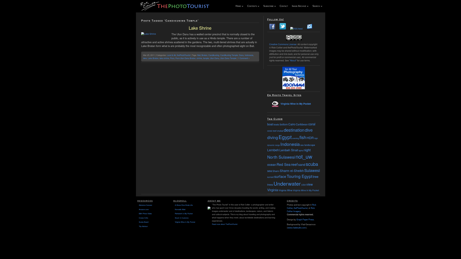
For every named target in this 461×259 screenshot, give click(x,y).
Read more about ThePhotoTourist (225, 224)
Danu (241, 55)
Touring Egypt (299, 176)
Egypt (285, 136)
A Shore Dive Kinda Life (184, 205)
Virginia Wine (285, 190)
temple (206, 58)
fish (302, 137)
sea (269, 171)
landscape (309, 145)
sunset (270, 176)
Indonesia (249, 55)
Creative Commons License (282, 44)
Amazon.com (144, 209)
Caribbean (302, 124)
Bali (198, 55)
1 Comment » (244, 58)
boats (276, 124)
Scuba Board (143, 222)
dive (309, 130)
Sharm (275, 171)
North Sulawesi (281, 157)
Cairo (291, 124)
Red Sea (283, 164)
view (309, 184)
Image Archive (298, 6)
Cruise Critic (143, 218)
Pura (172, 58)
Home (237, 6)
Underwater (287, 183)
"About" (293, 60)
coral (311, 124)
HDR (310, 137)
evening (295, 138)
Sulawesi (312, 170)
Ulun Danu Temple (228, 58)
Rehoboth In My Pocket (184, 213)
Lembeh (273, 149)
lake (145, 58)
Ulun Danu (214, 58)
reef (294, 164)
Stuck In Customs (182, 218)
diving (272, 137)
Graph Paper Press (305, 219)
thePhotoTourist (183, 55)
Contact (284, 6)
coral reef (271, 130)
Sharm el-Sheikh (292, 170)
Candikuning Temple (229, 55)
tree (315, 176)
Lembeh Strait (288, 150)
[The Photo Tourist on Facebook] (272, 28)
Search (315, 6)
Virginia (272, 189)
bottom (284, 124)
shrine (199, 58)
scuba (312, 163)
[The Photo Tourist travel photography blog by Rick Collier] (175, 9)
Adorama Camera (145, 205)
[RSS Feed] (296, 28)
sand (301, 164)
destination (294, 130)
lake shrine (164, 58)
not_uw (304, 156)
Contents (251, 6)
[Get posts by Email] (310, 28)
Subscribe (268, 6)
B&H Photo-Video (145, 213)
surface (280, 176)
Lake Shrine (200, 28)
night (307, 149)
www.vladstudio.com (297, 227)
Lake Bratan (153, 58)
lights (301, 150)
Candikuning (213, 55)
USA (303, 184)
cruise (280, 130)
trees (270, 184)
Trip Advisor (143, 226)
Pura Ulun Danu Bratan (185, 58)
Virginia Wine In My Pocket (296, 103)
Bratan (204, 55)
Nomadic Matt (180, 209)
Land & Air (171, 55)
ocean (271, 164)
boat (270, 124)
